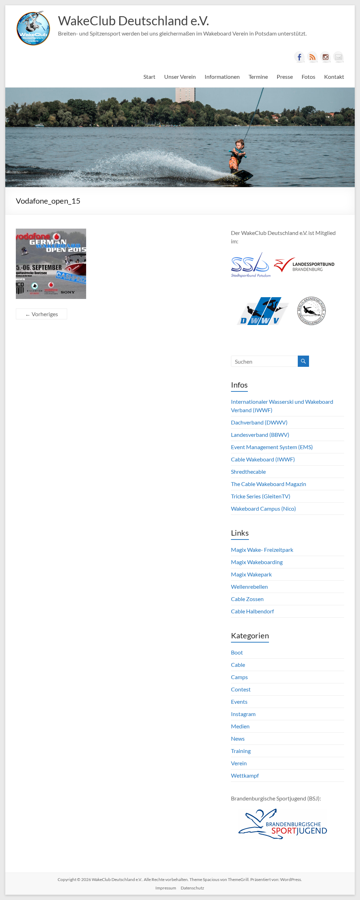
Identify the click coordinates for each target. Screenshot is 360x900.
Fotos (308, 76)
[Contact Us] (338, 57)
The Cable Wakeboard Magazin (268, 483)
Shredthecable (248, 471)
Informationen (222, 76)
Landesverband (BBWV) (260, 434)
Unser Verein (180, 76)
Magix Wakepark (251, 574)
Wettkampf (245, 775)
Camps (239, 677)
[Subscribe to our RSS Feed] (312, 57)
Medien (240, 726)
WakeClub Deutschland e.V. (133, 20)
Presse (285, 76)
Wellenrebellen (249, 586)
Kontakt (334, 76)
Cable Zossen (247, 598)
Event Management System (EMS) (272, 446)
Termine (258, 76)
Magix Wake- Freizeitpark (262, 549)
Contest (241, 689)
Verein (239, 763)
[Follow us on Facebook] (299, 57)
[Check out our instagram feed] (325, 57)
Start (149, 76)
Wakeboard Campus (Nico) (263, 508)
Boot (237, 652)
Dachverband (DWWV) (259, 422)
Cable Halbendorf (252, 611)
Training (241, 750)
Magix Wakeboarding (257, 561)
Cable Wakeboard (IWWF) (263, 459)
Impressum (165, 888)
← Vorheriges (41, 314)
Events (239, 701)
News (238, 738)
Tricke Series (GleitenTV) (260, 496)
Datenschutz (192, 888)
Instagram (243, 713)
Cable (238, 664)
